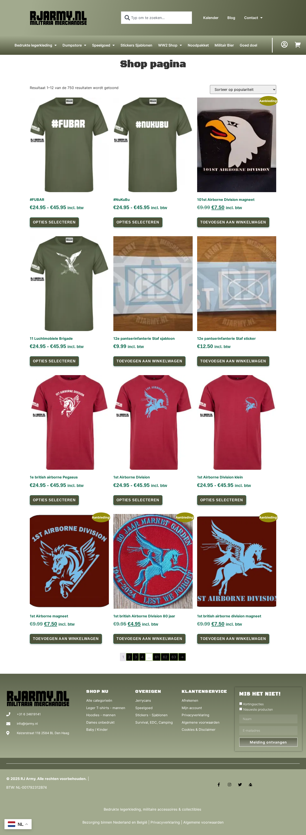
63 (174, 657)
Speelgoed (101, 45)
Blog (231, 17)
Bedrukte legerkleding (33, 45)
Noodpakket (198, 45)
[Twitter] (240, 785)
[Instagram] (229, 785)
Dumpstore (72, 45)
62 (165, 657)
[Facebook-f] (219, 785)
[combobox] (156, 17)
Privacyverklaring (165, 822)
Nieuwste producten (258, 709)
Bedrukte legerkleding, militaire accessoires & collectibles (153, 809)
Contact (251, 17)
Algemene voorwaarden (203, 822)
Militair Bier (224, 45)
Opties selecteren (54, 222)
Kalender (210, 17)
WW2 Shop (167, 45)
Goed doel (248, 45)
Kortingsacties (253, 704)
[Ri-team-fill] (251, 785)
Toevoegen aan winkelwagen (233, 222)
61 (157, 657)
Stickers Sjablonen (136, 45)
